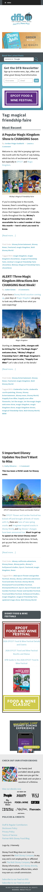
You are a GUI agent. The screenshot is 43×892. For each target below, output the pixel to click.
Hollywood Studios (31, 594)
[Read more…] (9, 235)
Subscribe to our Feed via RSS (15, 879)
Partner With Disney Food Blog (16, 838)
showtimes (7, 268)
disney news (21, 395)
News (13, 570)
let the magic (17, 401)
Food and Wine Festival (12, 594)
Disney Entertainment (21, 244)
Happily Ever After (9, 398)
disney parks (19, 564)
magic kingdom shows (25, 407)
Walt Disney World (31, 410)
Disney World (32, 395)
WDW (4, 413)
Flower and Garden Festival (28, 591)
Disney (19, 392)
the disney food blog (21, 14)
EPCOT (20, 161)
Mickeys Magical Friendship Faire (26, 265)
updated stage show (11, 600)
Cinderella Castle (20, 389)
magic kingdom (23, 247)
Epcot (21, 567)
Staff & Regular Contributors (14, 824)
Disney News (7, 564)
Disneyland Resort (10, 587)
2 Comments (23, 289)
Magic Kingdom (24, 298)
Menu (9, 3)
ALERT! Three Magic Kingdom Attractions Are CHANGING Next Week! (20, 280)
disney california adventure (24, 561)
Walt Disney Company (24, 855)
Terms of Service (9, 835)
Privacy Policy (8, 831)
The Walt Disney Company (18, 862)
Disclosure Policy (9, 828)
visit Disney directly (28, 865)
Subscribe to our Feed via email (16, 882)
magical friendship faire (12, 410)
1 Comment (24, 466)
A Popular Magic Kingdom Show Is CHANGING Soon (21, 136)
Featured (12, 247)
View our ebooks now (11, 788)
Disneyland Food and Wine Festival (17, 585)
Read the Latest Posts (13, 55)
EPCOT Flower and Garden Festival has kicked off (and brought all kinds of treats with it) (21, 518)
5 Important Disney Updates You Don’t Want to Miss (19, 456)
